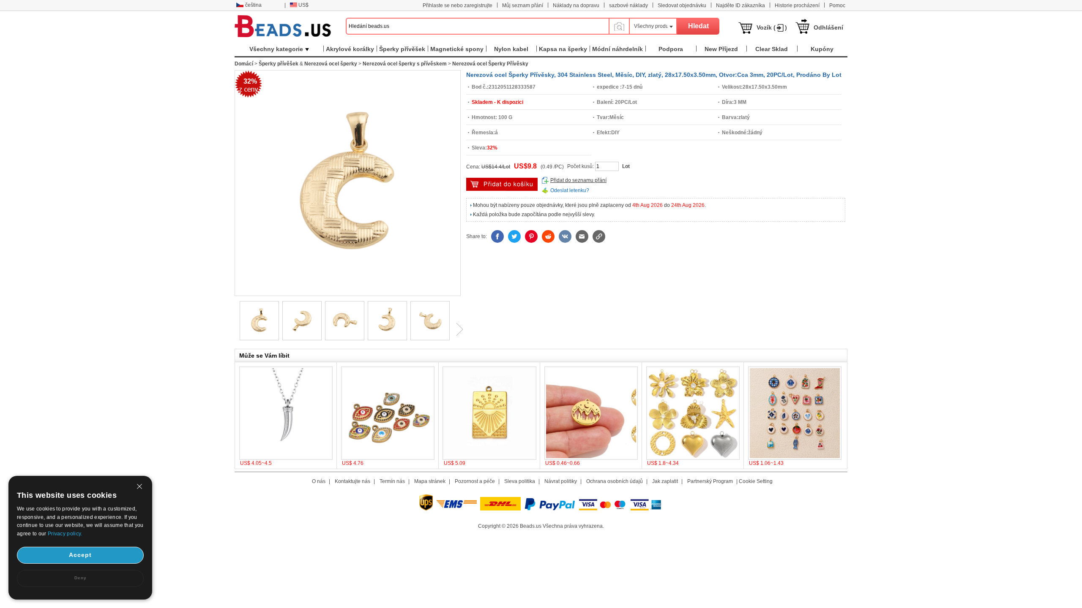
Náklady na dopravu (576, 5)
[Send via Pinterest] (531, 236)
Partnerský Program (710, 481)
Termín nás (392, 481)
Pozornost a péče (475, 481)
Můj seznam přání (522, 5)
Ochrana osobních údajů (614, 481)
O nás (318, 481)
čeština (253, 5)
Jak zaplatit (665, 481)
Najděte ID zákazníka (740, 5)
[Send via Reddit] (548, 236)
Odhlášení (828, 27)
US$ (303, 5)
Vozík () (772, 27)
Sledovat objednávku (682, 5)
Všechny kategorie (276, 49)
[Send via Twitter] (514, 236)
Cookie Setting (756, 481)
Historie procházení (797, 5)
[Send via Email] (582, 236)
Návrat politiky (560, 481)
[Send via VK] (565, 236)
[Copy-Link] (599, 236)
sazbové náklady (628, 5)
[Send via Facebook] (497, 236)
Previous (234, 329)
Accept (80, 554)
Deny (80, 577)
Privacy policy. (65, 534)
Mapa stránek (429, 481)
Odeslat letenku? (569, 190)
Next (456, 329)
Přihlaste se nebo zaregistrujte (457, 5)
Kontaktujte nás (352, 481)
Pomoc (837, 5)
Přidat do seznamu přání (578, 180)
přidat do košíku (502, 184)
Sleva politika (519, 481)
